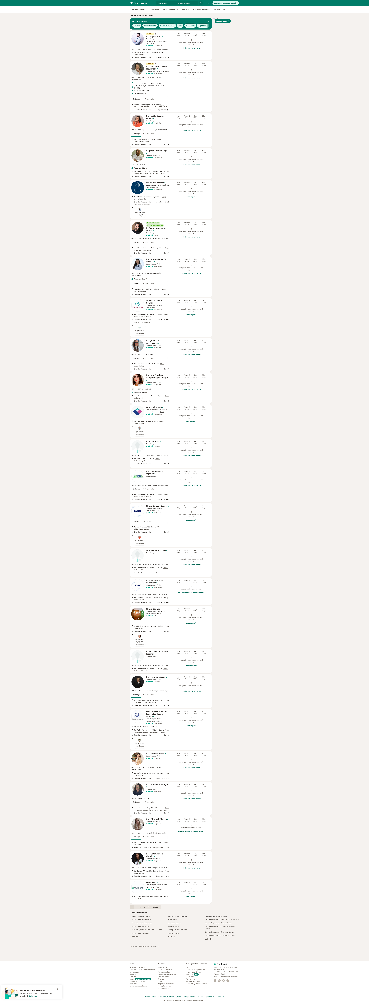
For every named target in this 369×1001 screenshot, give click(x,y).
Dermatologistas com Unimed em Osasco (220, 935)
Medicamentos (163, 977)
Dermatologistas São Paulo (141, 919)
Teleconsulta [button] (149, 99)
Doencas (161, 981)
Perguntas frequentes (166, 984)
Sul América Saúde (167, 26)
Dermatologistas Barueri (140, 926)
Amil (180, 26)
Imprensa (133, 984)
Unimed (137, 26)
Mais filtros (221, 9)
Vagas (140, 979)
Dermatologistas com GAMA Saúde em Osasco (222, 919)
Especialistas (162, 967)
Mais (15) (171, 937)
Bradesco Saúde (150, 26)
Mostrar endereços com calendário (191, 592)
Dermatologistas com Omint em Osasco (219, 932)
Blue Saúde (190, 26)
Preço (188, 967)
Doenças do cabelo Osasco (178, 930)
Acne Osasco (172, 919)
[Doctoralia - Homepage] (142, 3)
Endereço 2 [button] (148, 521)
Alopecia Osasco (174, 926)
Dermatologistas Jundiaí (140, 933)
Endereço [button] (136, 99)
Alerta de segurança (193, 981)
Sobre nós (133, 974)
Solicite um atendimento (191, 48)
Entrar (209, 3)
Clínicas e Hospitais (165, 970)
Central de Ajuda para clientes (196, 984)
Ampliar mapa (221, 21)
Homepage (133, 946)
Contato (133, 977)
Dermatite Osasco (174, 923)
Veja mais (202, 26)
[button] (208, 21)
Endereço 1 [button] (137, 521)
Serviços (161, 979)
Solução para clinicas (193, 972)
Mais (152, 43)
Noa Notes (192, 974)
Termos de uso (191, 979)
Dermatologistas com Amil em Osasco (219, 923)
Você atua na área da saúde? (225, 3)
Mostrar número (191, 666)
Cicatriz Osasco (173, 933)
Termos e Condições (137, 981)
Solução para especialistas (195, 970)
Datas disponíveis (169, 9)
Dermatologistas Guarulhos (141, 923)
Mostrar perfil (191, 197)
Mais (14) (134, 937)
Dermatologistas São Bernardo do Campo (146, 930)
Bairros (184, 9)
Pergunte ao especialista (167, 974)
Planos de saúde (164, 972)
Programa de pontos (201, 9)
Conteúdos (190, 977)
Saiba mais (33, 996)
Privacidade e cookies (138, 967)
